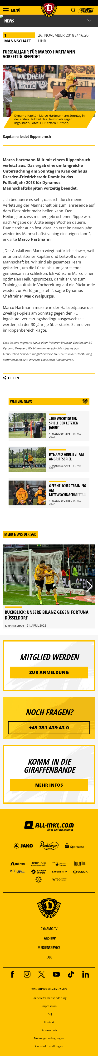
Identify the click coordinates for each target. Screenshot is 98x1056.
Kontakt (49, 1022)
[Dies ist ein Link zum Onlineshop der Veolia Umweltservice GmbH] (80, 871)
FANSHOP (49, 938)
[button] (73, 10)
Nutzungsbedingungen (49, 1038)
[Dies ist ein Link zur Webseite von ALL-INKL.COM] (49, 826)
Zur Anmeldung (49, 672)
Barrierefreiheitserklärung (49, 998)
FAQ (49, 1014)
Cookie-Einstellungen (49, 1046)
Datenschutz (49, 1030)
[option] (49, 586)
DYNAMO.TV (49, 928)
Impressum (49, 1006)
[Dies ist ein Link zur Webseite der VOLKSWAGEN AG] (38, 879)
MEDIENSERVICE (49, 947)
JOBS (49, 957)
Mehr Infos (49, 785)
